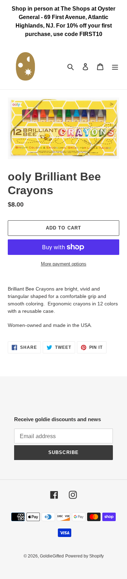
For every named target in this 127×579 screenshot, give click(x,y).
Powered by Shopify (84, 556)
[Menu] (115, 66)
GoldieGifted (52, 556)
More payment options (63, 264)
